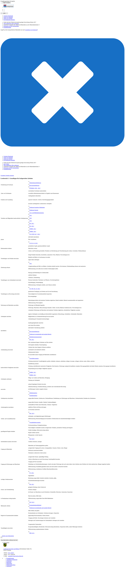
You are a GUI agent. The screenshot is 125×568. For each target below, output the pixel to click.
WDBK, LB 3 (32, 375)
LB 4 (30, 220)
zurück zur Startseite (8, 17)
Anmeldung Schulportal (11, 559)
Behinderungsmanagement (35, 337)
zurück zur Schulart (7, 18)
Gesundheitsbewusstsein (35, 422)
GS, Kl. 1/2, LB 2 (33, 243)
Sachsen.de (9, 566)
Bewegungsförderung (34, 185)
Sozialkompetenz (33, 395)
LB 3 (30, 218)
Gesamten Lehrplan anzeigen (7, 175)
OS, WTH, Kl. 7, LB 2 (34, 234)
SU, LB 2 (31, 473)
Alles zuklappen (15, 23)
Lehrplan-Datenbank (8, 15)
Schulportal (9, 561)
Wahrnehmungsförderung (35, 182)
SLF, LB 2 (31, 502)
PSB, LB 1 (31, 533)
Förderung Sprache (33, 210)
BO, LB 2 (31, 226)
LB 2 (30, 215)
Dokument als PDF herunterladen (11, 26)
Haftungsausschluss (10, 564)
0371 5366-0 (11, 552)
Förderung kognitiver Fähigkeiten (37, 207)
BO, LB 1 (31, 223)
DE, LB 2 (31, 339)
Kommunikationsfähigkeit (35, 505)
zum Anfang (6, 164)
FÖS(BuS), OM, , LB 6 (34, 188)
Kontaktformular (7, 27)
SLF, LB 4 (31, 438)
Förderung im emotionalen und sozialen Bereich (40, 334)
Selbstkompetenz (33, 393)
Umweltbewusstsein (34, 358)
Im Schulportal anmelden (9, 19)
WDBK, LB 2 (32, 228)
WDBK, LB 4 (32, 231)
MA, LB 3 (31, 413)
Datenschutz (9, 563)
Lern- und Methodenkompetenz (36, 212)
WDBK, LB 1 (32, 372)
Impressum (8, 562)
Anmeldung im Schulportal (31, 29)
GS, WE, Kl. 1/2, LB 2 (34, 288)
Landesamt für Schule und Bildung (11, 549)
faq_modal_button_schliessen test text (9, 540)
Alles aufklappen (7, 23)
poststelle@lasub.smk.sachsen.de (15, 556)
